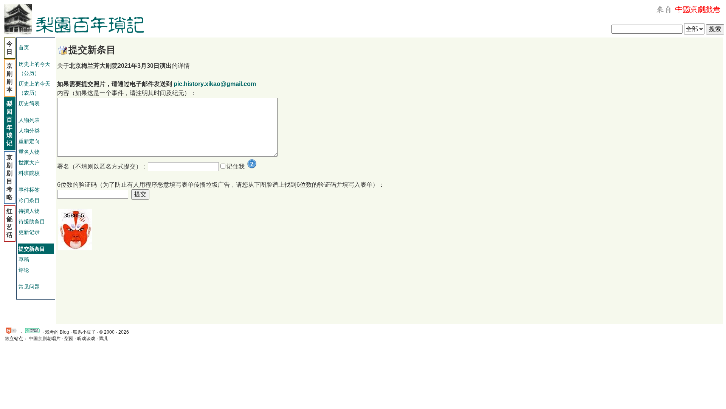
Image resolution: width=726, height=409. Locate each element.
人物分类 (29, 131)
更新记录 (29, 232)
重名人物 (29, 152)
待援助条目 (32, 222)
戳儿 (103, 338)
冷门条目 (29, 200)
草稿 (24, 259)
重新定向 (29, 141)
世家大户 (29, 162)
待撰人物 (29, 211)
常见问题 (29, 287)
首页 (24, 47)
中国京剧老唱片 (44, 338)
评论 (24, 270)
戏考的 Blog (57, 332)
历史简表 (29, 103)
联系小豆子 (84, 332)
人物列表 (29, 120)
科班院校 (29, 173)
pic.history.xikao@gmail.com (215, 84)
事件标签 (29, 190)
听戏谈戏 (86, 338)
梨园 (68, 338)
